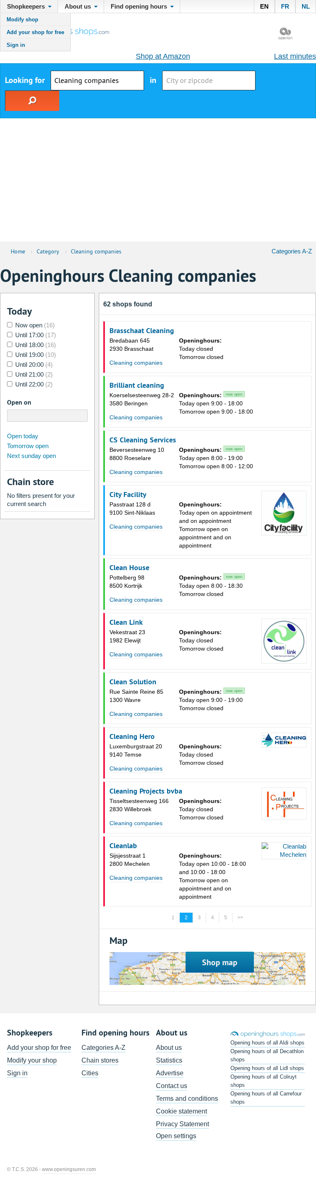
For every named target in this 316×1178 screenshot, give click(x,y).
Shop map (219, 962)
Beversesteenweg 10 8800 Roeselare (136, 453)
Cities (89, 1073)
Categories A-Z (292, 251)
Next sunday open (31, 455)
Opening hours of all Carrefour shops (266, 1098)
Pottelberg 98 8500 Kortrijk (126, 581)
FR (285, 6)
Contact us (171, 1085)
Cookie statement (181, 1111)
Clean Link (126, 622)
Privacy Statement (182, 1123)
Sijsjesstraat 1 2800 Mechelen (129, 859)
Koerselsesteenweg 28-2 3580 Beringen (141, 399)
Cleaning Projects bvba (145, 791)
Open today (22, 436)
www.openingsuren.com (69, 1169)
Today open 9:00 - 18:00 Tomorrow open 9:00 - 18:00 (216, 403)
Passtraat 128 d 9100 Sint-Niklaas (132, 508)
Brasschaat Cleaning (141, 330)
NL (306, 6)
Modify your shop (32, 1060)
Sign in (16, 45)
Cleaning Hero (132, 736)
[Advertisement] (158, 179)
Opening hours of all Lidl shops (267, 1068)
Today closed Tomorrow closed (201, 348)
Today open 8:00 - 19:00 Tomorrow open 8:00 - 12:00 (216, 457)
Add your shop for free (35, 32)
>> (240, 917)
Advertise (170, 1073)
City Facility (127, 494)
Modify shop (22, 19)
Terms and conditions (187, 1098)
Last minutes (295, 56)
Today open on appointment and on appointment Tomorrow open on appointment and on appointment (215, 525)
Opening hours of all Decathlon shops (267, 1055)
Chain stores (99, 1060)
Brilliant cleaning (136, 385)
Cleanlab (123, 845)
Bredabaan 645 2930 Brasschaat (131, 344)
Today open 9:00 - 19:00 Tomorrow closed (211, 699)
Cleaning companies (136, 362)
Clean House (129, 567)
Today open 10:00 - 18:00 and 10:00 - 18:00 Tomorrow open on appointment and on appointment (212, 876)
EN (264, 6)
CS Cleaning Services (142, 440)
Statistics (169, 1060)
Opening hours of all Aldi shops (267, 1043)
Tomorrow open (28, 445)
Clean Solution (132, 682)
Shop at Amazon (163, 56)
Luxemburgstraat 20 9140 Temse (135, 750)
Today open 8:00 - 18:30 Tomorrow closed (211, 585)
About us (169, 1047)
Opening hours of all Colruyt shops (263, 1081)
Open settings (176, 1135)
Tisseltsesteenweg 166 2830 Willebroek (139, 805)
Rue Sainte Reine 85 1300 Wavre (136, 695)
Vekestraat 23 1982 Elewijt (127, 636)
